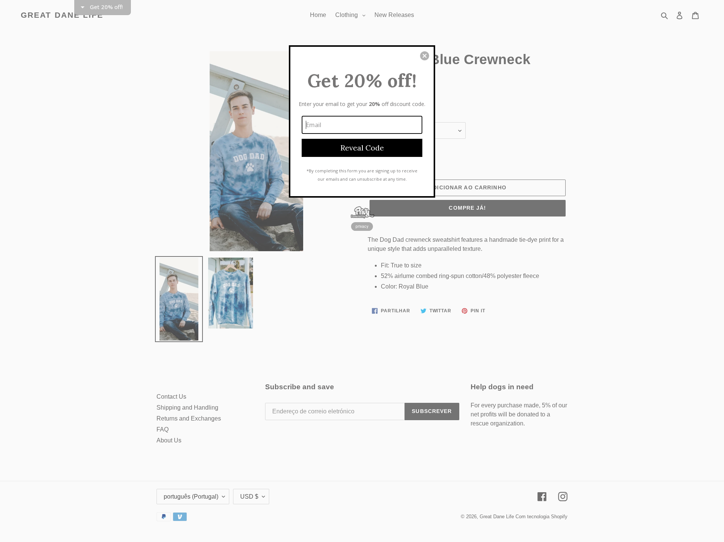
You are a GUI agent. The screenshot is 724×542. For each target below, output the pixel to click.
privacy (362, 226)
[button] (424, 55)
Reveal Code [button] (362, 147)
